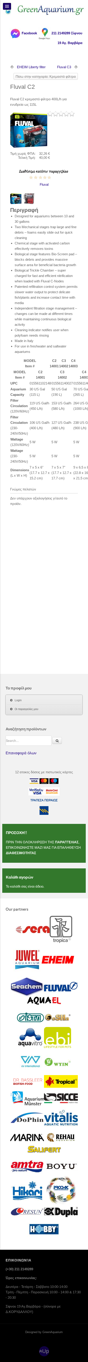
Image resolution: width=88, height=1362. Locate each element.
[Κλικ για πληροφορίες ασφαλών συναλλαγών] (36, 791)
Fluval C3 (64, 67)
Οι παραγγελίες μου (26, 709)
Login (18, 700)
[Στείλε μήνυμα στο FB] (15, 33)
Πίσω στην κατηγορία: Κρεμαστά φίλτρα (46, 76)
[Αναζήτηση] (57, 740)
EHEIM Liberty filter (31, 67)
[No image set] (28, 129)
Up (45, 1351)
